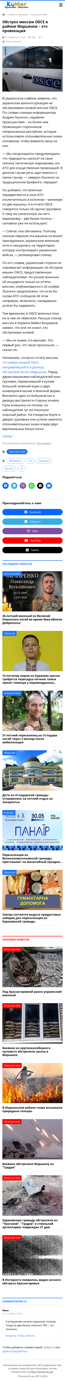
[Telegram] (14, 486)
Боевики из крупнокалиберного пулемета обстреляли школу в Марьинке (26, 1051)
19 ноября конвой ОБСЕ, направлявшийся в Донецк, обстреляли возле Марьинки (24, 367)
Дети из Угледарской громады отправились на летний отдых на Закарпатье (27, 798)
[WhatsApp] (31, 486)
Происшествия (17, 451)
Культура (9, 812)
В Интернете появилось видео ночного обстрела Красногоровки (31, 1281)
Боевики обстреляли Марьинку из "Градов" (28, 1165)
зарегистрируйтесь (14, 1351)
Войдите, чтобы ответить (20, 1335)
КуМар (7, 436)
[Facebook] (5, 486)
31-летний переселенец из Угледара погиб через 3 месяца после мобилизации (29, 739)
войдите (48, 1347)
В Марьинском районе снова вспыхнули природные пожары (32, 1109)
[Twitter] (40, 486)
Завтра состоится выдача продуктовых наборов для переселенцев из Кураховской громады (31, 918)
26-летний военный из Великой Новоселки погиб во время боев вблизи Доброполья (32, 619)
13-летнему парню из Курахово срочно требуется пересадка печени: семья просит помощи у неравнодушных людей (31, 679)
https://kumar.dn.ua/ (41, 1371)
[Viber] (23, 486)
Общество (9, 633)
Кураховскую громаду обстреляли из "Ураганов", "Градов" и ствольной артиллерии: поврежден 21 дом (30, 1223)
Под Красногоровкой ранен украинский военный (32, 993)
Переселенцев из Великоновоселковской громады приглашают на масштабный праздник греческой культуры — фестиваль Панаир (32, 858)
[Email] (49, 486)
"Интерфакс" (44, 443)
